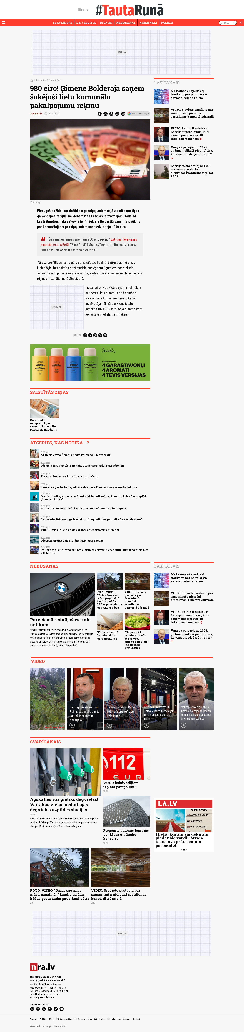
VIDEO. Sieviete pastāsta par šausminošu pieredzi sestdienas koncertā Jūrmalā (192, 113)
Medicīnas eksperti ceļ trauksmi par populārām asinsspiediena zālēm (189, 94)
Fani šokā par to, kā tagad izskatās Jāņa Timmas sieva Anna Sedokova (89, 487)
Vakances (127, 1019)
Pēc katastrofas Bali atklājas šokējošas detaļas (72, 540)
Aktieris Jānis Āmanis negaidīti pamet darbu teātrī (76, 455)
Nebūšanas (126, 22)
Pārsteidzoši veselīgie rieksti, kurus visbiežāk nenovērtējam (82, 465)
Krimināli (148, 22)
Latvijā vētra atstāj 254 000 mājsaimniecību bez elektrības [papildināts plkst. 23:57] (192, 171)
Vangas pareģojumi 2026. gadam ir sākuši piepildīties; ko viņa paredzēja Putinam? (192, 150)
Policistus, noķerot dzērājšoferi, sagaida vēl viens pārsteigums (84, 508)
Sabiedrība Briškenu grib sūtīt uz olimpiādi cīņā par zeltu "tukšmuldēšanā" (91, 519)
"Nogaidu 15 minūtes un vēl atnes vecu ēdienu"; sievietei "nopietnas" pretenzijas (137, 640)
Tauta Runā (42, 80)
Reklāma (44, 1019)
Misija (52, 1019)
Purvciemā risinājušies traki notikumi (60, 622)
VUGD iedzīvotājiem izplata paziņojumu (121, 784)
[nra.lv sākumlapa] (83, 9)
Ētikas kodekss (114, 1019)
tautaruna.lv (36, 113)
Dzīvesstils (86, 22)
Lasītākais (167, 83)
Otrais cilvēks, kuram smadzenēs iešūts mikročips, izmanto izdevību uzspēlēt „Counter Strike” (94, 498)
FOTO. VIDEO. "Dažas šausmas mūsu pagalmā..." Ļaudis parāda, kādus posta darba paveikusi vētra (109, 599)
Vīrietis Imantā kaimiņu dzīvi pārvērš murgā (107, 635)
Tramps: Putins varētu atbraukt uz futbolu (69, 476)
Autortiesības (100, 1019)
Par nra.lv (34, 1019)
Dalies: (77, 335)
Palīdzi (167, 22)
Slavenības (63, 22)
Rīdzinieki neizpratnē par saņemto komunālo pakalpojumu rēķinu (43, 425)
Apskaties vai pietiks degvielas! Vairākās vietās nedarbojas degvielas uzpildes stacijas (64, 804)
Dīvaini (106, 22)
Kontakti (136, 1019)
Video (38, 661)
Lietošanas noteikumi (83, 1019)
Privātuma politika (64, 1019)
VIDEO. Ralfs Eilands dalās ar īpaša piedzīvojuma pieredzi (80, 530)
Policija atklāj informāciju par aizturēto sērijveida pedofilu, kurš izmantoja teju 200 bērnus (94, 551)
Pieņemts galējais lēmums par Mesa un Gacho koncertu (126, 834)
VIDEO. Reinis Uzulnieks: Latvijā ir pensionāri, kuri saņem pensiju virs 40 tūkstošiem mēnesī (190, 133)
